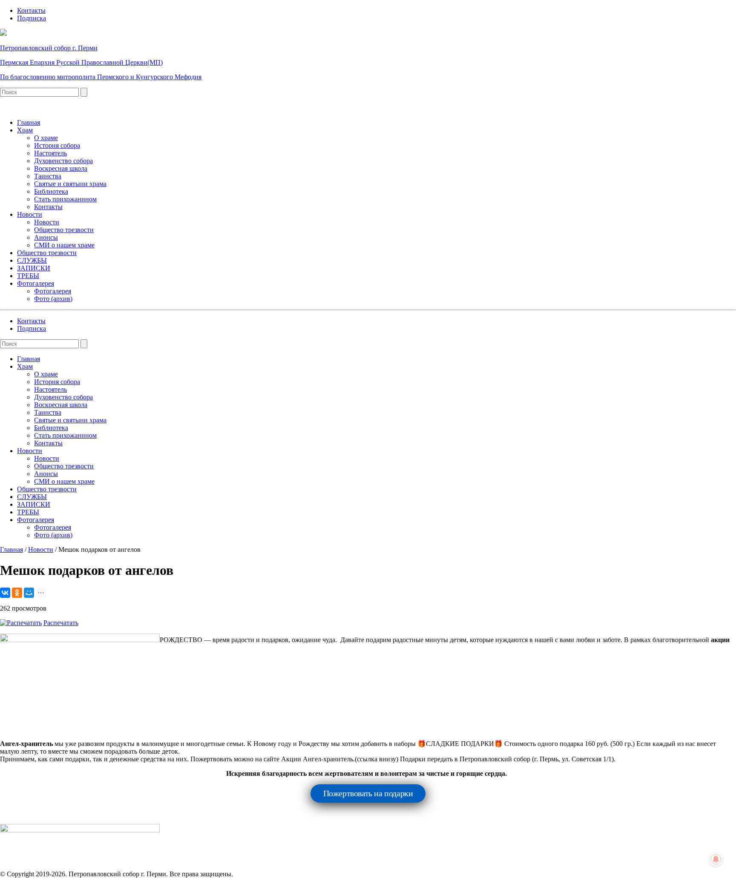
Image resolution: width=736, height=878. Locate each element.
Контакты (31, 10)
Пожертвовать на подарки (368, 793)
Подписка (31, 18)
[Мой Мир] (29, 593)
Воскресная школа (60, 168)
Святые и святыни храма (70, 183)
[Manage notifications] (716, 859)
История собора (57, 145)
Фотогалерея (35, 283)
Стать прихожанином (65, 199)
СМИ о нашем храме (64, 245)
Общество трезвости (64, 229)
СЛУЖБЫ (32, 260)
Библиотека (51, 191)
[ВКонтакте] (5, 593)
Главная (28, 122)
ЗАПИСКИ (33, 268)
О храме (46, 137)
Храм (25, 130)
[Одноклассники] (17, 593)
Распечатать (60, 622)
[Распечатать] (21, 622)
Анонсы (46, 237)
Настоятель (50, 153)
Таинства (47, 176)
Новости (29, 214)
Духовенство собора (63, 160)
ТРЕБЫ (28, 275)
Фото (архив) (53, 298)
